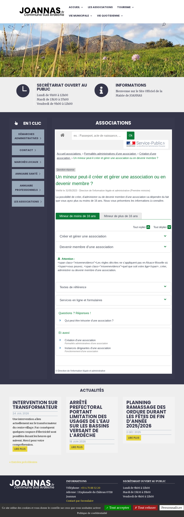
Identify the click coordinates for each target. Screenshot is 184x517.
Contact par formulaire (79, 500)
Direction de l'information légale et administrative (81, 371)
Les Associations (100, 7)
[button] (113, 236)
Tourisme (124, 7)
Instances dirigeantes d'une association (88, 348)
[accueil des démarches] (62, 135)
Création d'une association (80, 340)
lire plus (20, 449)
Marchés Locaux (26, 162)
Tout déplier (160, 227)
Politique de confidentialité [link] (92, 513)
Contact (26, 150)
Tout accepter (119, 507)
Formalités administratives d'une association (110, 153)
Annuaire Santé (26, 174)
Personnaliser (171, 507)
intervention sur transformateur (35, 404)
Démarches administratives (26, 136)
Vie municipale (79, 15)
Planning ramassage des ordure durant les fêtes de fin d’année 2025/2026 (146, 414)
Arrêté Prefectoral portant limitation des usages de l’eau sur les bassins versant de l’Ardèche (89, 419)
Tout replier (139, 227)
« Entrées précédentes (23, 462)
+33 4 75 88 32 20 (90, 487)
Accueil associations (69, 153)
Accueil (74, 7)
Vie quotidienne (108, 15)
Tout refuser (146, 507)
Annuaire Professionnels (26, 188)
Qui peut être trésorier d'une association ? (89, 320)
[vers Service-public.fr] (145, 144)
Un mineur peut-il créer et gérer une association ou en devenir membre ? (115, 157)
